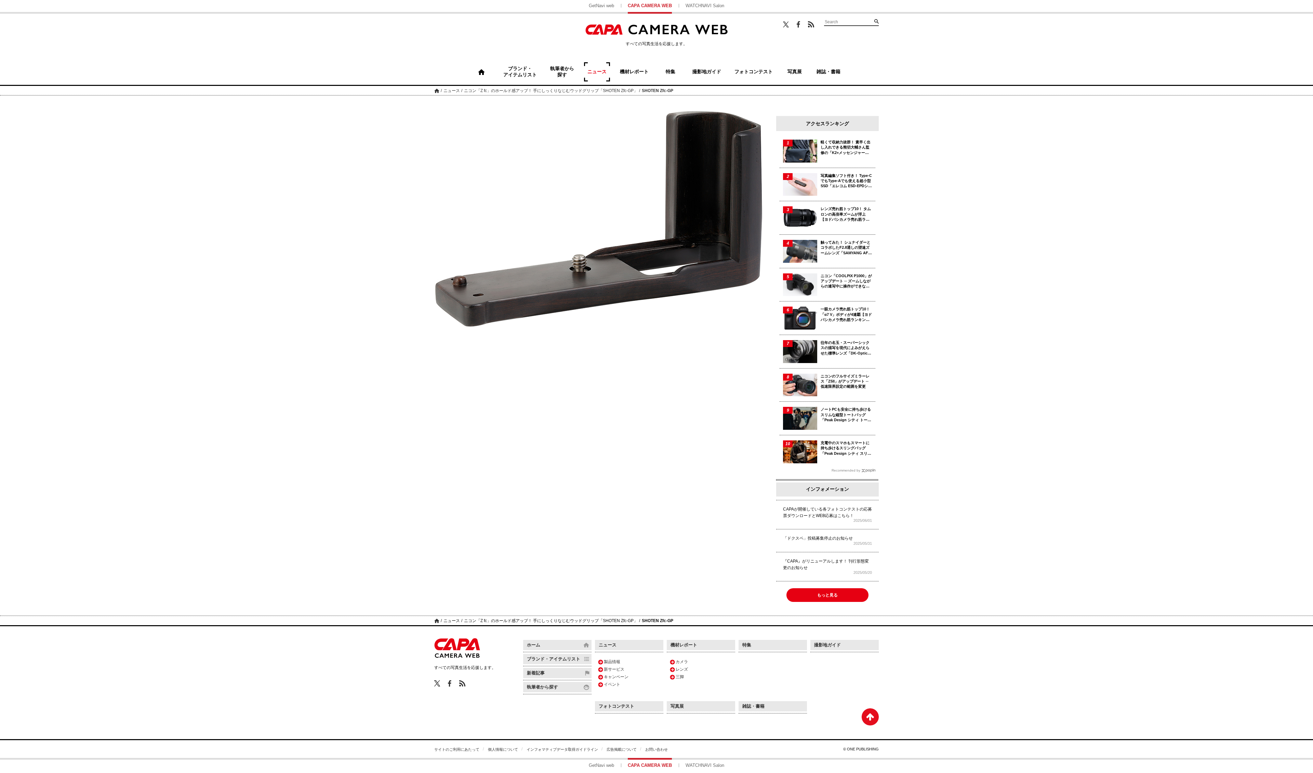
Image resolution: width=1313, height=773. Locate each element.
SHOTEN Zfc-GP (657, 90)
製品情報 (612, 661)
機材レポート (684, 644)
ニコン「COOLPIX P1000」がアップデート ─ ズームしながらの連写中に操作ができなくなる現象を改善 (846, 281)
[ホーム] (481, 71)
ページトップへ (870, 716)
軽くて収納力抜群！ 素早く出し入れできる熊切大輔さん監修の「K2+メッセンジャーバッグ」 (846, 147)
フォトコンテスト (616, 706)
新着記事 (536, 672)
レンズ (682, 669)
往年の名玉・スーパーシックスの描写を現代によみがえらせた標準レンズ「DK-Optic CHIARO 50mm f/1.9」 (845, 348)
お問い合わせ (656, 749)
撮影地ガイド (827, 644)
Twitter (786, 24)
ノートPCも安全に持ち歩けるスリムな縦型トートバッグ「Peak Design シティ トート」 (846, 415)
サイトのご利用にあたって (456, 749)
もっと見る (827, 595)
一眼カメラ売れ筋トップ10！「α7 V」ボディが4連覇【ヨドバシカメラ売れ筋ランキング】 (846, 314)
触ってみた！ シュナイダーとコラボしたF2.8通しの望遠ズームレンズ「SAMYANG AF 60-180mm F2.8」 (846, 248)
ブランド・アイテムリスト (553, 658)
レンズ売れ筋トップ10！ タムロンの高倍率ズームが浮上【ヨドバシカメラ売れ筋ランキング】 (846, 214)
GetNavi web (601, 5)
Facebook (798, 24)
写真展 (677, 706)
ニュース (451, 90)
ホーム (436, 90)
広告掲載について (622, 749)
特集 (746, 644)
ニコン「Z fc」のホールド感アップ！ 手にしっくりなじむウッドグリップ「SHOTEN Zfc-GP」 (551, 90)
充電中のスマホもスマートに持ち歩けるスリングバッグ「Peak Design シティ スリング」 (846, 448)
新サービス (614, 669)
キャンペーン (616, 676)
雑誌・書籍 (753, 706)
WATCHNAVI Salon (705, 5)
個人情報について (503, 749)
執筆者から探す (542, 687)
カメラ (682, 661)
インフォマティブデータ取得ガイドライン (562, 749)
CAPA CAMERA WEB (650, 5)
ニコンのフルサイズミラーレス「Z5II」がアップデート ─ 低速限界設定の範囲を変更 (845, 381)
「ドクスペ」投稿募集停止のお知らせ (818, 538)
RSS (811, 24)
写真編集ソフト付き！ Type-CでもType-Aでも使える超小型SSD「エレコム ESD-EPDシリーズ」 (846, 181)
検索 (876, 21)
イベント (612, 684)
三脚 (680, 676)
